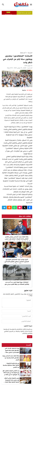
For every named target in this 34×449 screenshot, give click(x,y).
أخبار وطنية (23, 53)
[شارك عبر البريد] (19, 207)
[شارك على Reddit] (9, 207)
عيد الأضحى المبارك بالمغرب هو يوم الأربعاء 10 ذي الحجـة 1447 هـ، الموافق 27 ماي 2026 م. (11, 373)
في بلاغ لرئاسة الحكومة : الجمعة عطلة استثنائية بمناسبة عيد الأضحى (11, 365)
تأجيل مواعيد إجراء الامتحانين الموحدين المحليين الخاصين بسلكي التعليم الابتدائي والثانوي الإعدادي (17, 261)
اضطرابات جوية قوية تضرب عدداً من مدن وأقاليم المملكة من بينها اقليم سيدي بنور (17, 283)
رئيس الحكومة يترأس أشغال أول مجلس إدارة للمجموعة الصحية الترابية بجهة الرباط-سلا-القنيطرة (11, 381)
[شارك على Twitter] (25, 207)
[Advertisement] (17, 32)
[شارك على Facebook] (30, 207)
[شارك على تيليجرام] (4, 207)
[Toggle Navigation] (31, 4)
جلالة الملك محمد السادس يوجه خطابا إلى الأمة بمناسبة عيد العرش (10, 358)
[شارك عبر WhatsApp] (14, 207)
